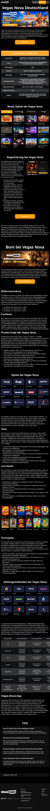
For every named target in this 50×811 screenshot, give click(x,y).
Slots (42, 111)
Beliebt (5, 111)
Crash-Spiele (30, 111)
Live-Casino (18, 111)
